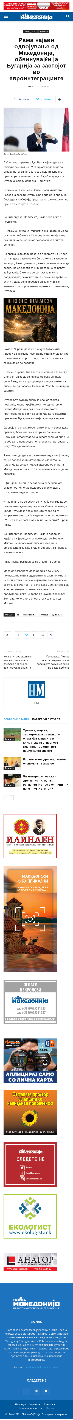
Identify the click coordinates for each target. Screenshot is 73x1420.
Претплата (49, 1404)
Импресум (20, 1404)
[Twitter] (26, 634)
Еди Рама (57, 614)
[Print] (42, 634)
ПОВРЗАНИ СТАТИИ (16, 719)
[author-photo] (36, 698)
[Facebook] (18, 634)
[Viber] (50, 634)
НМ (29, 86)
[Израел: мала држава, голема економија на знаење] (12, 763)
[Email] (34, 634)
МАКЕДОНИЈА (30, 31)
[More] (59, 99)
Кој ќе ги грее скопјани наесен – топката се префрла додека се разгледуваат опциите (18, 662)
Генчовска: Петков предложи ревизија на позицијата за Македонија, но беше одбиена (53, 662)
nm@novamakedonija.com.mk (42, 1367)
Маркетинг (35, 1404)
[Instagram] (36, 1391)
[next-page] (11, 797)
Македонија (29, 614)
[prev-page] (6, 797)
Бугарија (44, 614)
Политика (44, 31)
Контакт (50, 1408)
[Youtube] (46, 1391)
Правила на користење (31, 1408)
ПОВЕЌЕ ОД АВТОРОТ (46, 719)
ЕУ (18, 614)
